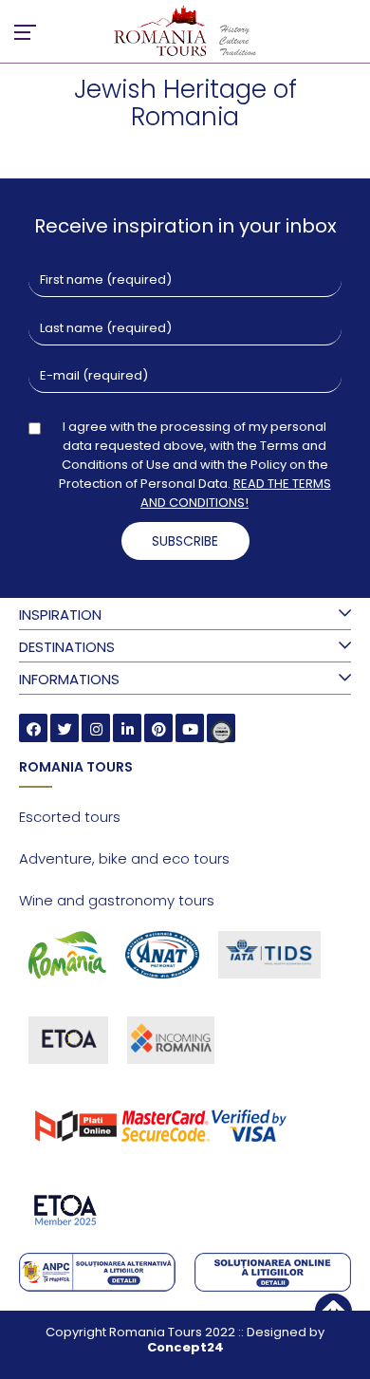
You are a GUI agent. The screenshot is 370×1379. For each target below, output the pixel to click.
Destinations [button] (67, 647)
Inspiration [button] (60, 614)
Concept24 (185, 1347)
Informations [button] (69, 679)
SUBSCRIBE (185, 540)
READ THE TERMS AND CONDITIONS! (235, 493)
